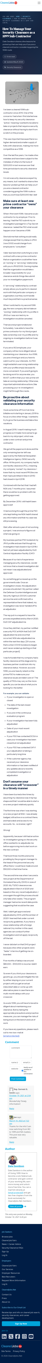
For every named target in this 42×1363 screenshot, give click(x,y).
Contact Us (7, 1294)
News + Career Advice (11, 1244)
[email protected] (11, 1036)
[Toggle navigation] (39, 3)
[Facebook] (17, 1336)
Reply (11, 1108)
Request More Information (14, 1280)
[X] (11, 1336)
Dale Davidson (16, 1166)
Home (18, 16)
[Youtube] (31, 1336)
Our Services (7, 1269)
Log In (4, 1255)
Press (4, 1298)
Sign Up (5, 1251)
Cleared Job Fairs (9, 1240)
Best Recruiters (8, 1276)
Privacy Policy (19, 1351)
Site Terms (6, 1351)
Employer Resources (11, 1273)
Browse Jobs (7, 1236)
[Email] (25, 1206)
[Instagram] (24, 1336)
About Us (6, 1302)
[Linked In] (4, 1336)
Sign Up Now (21, 1323)
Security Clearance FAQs (12, 1248)
